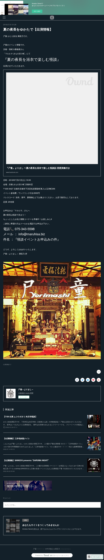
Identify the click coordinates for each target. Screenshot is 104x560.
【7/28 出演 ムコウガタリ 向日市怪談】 (20, 416)
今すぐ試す (37, 11)
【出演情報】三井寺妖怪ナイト (16, 438)
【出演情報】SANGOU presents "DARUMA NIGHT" (26, 460)
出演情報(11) (7, 364)
